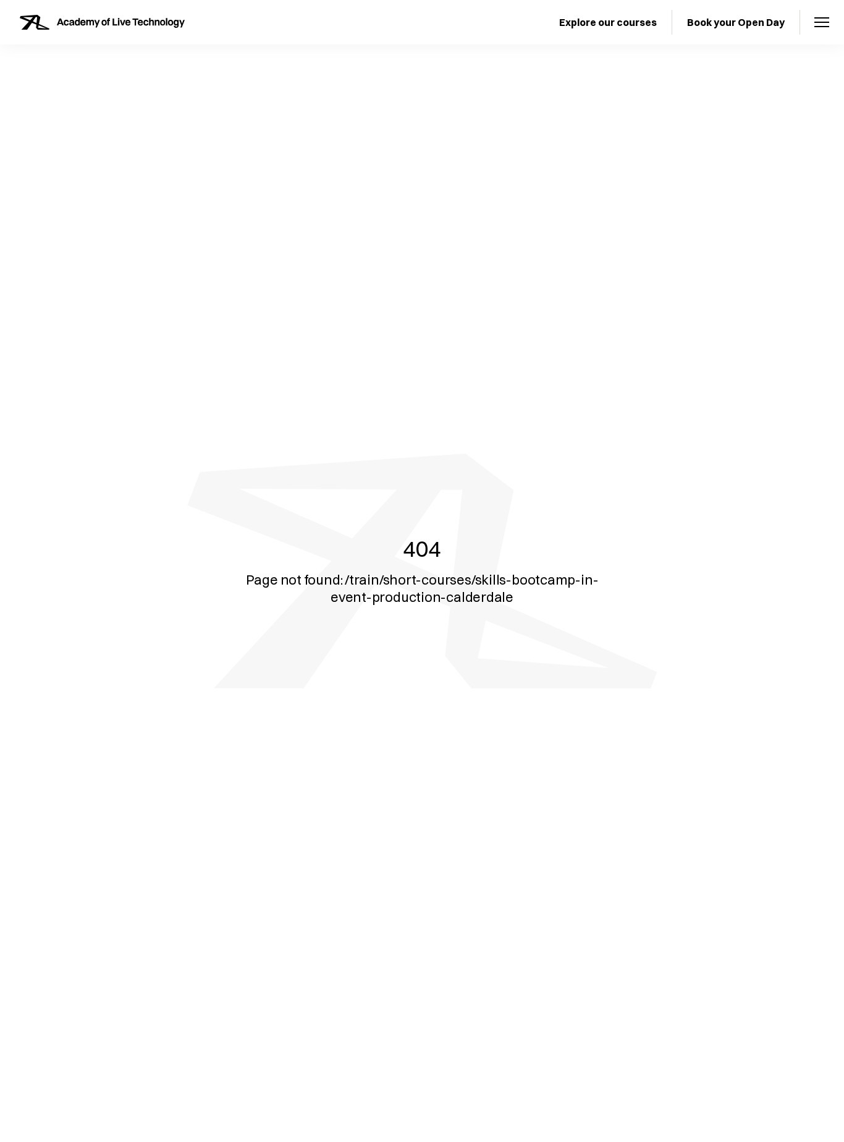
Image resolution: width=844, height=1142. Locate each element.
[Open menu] (822, 22)
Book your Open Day (736, 22)
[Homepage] (102, 22)
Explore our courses (608, 22)
